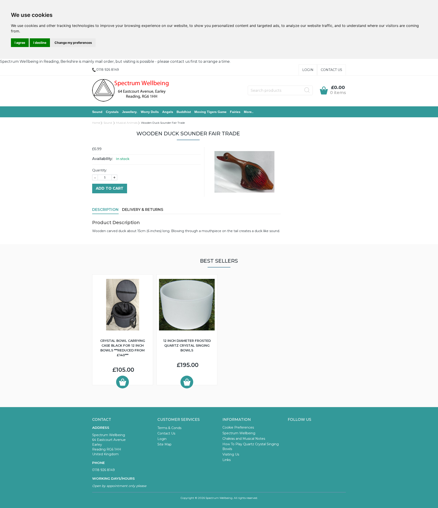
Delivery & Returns (142, 209)
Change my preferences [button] (73, 43)
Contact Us (331, 70)
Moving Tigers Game (210, 112)
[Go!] (307, 90)
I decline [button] (39, 43)
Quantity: (99, 170)
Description (105, 209)
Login (307, 70)
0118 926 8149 (103, 470)
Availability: (102, 159)
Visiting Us (230, 454)
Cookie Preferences (238, 427)
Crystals (112, 112)
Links (226, 460)
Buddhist (184, 112)
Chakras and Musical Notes (243, 439)
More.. (248, 112)
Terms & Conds (169, 428)
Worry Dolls (150, 112)
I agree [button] (20, 43)
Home (96, 122)
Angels (167, 112)
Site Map (164, 444)
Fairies (235, 112)
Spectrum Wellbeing (238, 433)
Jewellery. (129, 112)
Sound (97, 112)
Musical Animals (127, 122)
